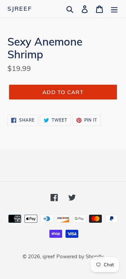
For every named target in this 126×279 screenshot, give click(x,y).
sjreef (19, 8)
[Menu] (114, 8)
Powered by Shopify (79, 256)
